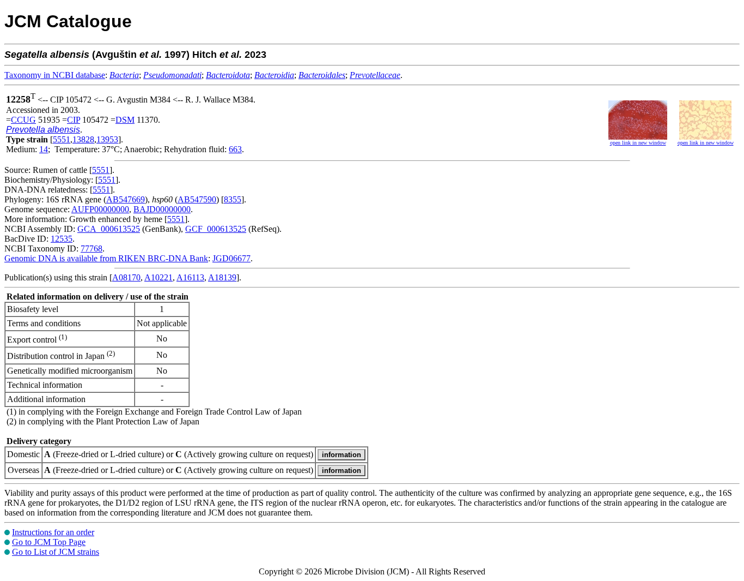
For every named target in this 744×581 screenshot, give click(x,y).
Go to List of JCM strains (55, 551)
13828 (83, 139)
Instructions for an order (53, 532)
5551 (61, 139)
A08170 (126, 277)
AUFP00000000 (100, 209)
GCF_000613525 (215, 228)
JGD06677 (231, 258)
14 (43, 149)
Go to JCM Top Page (49, 542)
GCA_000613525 (108, 228)
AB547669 (125, 199)
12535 (61, 238)
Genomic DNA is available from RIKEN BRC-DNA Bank (106, 258)
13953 (107, 139)
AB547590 (197, 199)
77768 (91, 248)
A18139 (222, 277)
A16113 (190, 277)
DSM (125, 119)
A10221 (158, 277)
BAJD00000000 (162, 209)
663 (235, 149)
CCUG (23, 119)
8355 (232, 199)
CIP (73, 119)
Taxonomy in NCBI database (54, 75)
